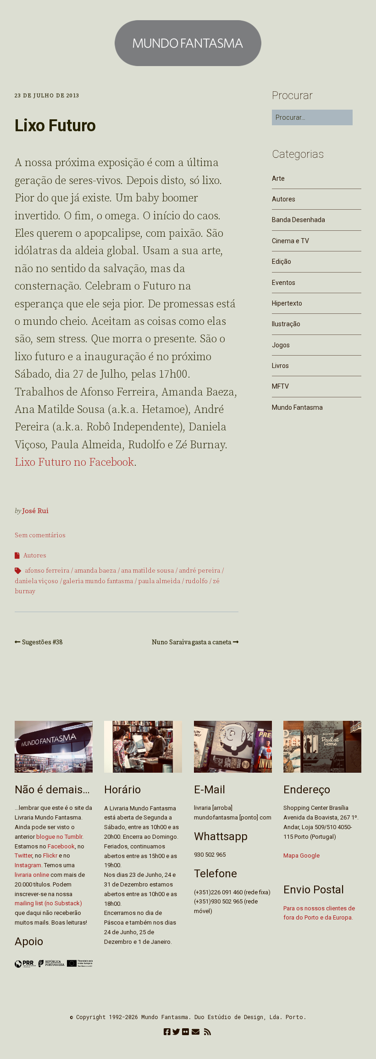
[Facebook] (167, 1032)
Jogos (281, 345)
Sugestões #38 (42, 642)
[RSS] (207, 1032)
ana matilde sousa (147, 571)
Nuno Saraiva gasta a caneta (191, 642)
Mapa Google (301, 855)
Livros (280, 365)
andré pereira (199, 571)
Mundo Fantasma (297, 407)
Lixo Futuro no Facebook (74, 462)
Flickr (50, 855)
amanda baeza (95, 571)
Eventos (283, 282)
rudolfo (196, 581)
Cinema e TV (290, 241)
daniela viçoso (36, 581)
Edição (281, 261)
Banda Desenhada (298, 219)
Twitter (23, 855)
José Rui (35, 511)
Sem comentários (40, 535)
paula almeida (159, 581)
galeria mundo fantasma (98, 581)
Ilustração (286, 324)
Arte (278, 178)
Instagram (28, 865)
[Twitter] (176, 1032)
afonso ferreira (47, 571)
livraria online (32, 874)
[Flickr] (185, 1032)
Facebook (61, 846)
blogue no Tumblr (59, 836)
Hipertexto (287, 303)
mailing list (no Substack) (48, 903)
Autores (34, 556)
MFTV (280, 386)
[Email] (195, 1032)
